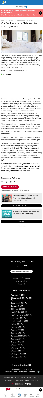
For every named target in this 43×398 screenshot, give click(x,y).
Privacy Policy (15, 369)
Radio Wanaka (19, 380)
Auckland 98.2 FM (17, 295)
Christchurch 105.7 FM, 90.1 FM (21, 299)
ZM (12, 377)
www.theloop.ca (13, 178)
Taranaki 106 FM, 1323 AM (20, 336)
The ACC (22, 377)
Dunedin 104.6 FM (17, 306)
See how (21, 216)
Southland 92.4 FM (18, 333)
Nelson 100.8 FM (17, 324)
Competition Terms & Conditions (15, 372)
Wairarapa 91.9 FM (18, 348)
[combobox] (15, 181)
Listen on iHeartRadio (21, 390)
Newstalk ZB (6, 377)
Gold (39, 377)
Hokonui (27, 380)
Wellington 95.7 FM (18, 354)
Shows (11, 20)
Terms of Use (27, 369)
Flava (34, 377)
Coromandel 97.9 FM (19, 303)
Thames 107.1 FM (17, 342)
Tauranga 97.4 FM (18, 339)
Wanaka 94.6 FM (17, 351)
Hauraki (29, 377)
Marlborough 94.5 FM (19, 321)
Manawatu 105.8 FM (18, 318)
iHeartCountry (9, 380)
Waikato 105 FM (17, 345)
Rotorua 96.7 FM (17, 330)
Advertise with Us (21, 281)
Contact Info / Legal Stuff (21, 278)
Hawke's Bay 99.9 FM (19, 312)
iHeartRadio (22, 284)
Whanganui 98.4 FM (18, 357)
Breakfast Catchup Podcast (21, 200)
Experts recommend (9, 163)
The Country (34, 380)
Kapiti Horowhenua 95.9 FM (21, 315)
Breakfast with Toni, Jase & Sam (26, 20)
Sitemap (32, 372)
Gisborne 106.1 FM (18, 309)
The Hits (16, 377)
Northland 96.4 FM (18, 327)
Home (2, 20)
